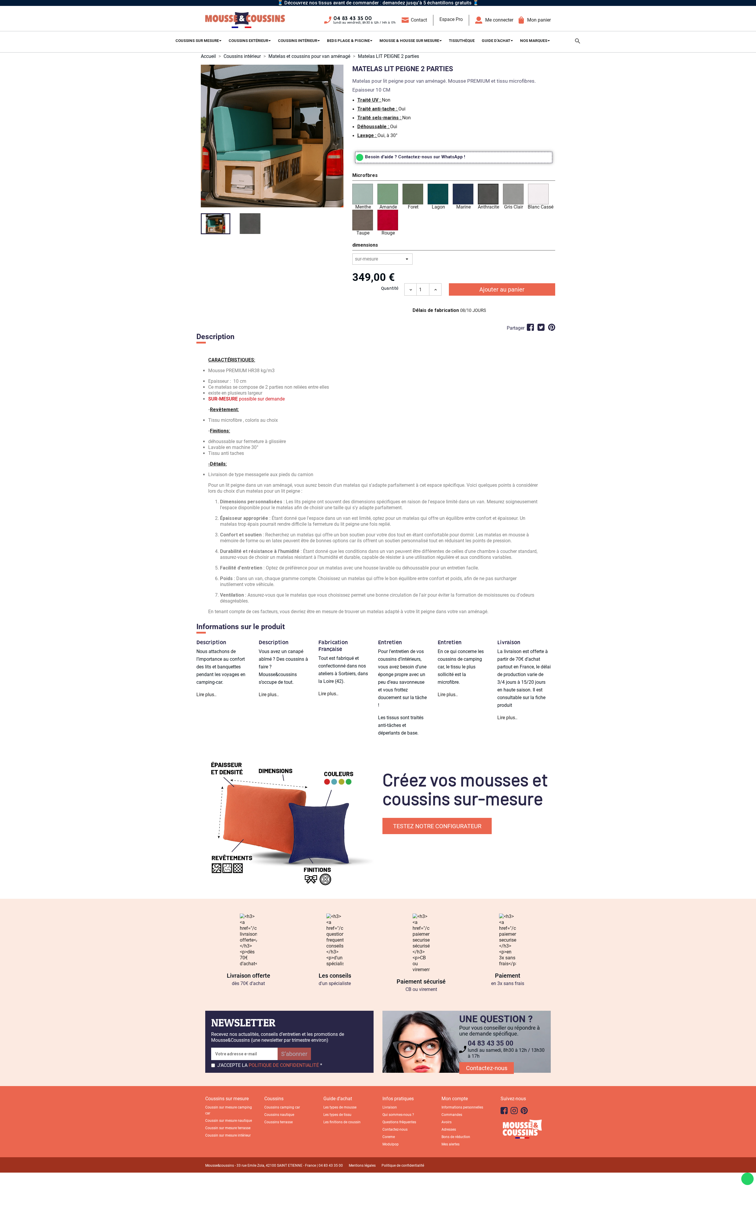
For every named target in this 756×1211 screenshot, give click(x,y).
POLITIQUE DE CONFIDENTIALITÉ (284, 1065)
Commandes (451, 1115)
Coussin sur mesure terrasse (227, 1128)
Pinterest (551, 327)
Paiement (507, 975)
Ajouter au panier (501, 289)
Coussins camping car (282, 1107)
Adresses (448, 1129)
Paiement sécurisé (421, 981)
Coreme (388, 1137)
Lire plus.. (206, 694)
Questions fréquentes (399, 1122)
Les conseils (335, 975)
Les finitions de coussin (342, 1122)
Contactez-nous (486, 1068)
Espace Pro (451, 19)
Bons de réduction (455, 1137)
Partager (530, 327)
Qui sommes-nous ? (398, 1115)
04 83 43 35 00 (352, 19)
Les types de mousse (339, 1107)
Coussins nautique (279, 1115)
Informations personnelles (462, 1107)
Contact (419, 20)
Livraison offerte (248, 975)
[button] (453, 176)
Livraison (389, 1107)
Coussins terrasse (278, 1122)
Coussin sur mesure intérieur (228, 1135)
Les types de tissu (337, 1115)
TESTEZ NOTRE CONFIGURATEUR (437, 826)
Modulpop (390, 1144)
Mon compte (454, 1098)
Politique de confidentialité (403, 1165)
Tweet (541, 327)
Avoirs (446, 1122)
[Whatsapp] (747, 1179)
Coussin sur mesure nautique (228, 1121)
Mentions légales (362, 1165)
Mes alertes (450, 1144)
